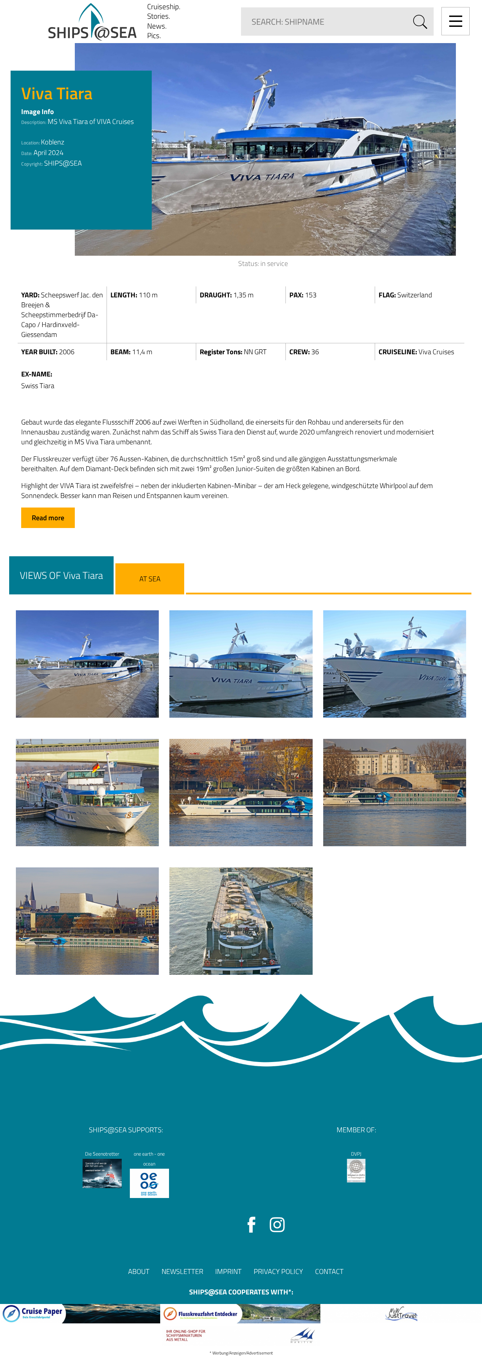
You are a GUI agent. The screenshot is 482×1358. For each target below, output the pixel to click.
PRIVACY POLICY (278, 1271)
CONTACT (329, 1271)
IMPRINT (228, 1271)
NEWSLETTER (182, 1271)
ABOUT (139, 1271)
